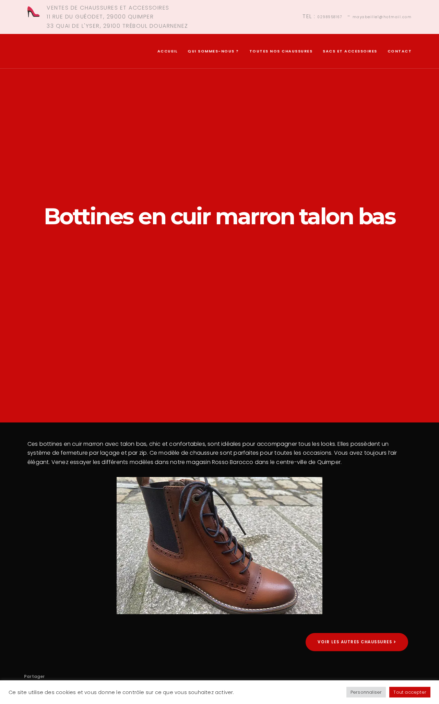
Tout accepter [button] (409, 692)
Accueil (167, 51)
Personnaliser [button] (366, 692)
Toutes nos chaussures (281, 51)
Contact (400, 51)
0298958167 (329, 17)
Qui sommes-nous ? (213, 51)
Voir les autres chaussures (356, 642)
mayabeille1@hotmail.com (382, 17)
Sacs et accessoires (350, 51)
